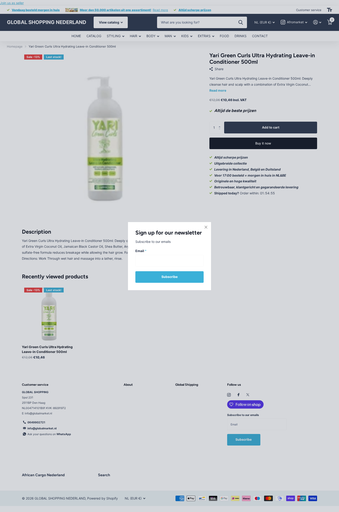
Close (206, 227)
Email (140, 251)
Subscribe (169, 277)
